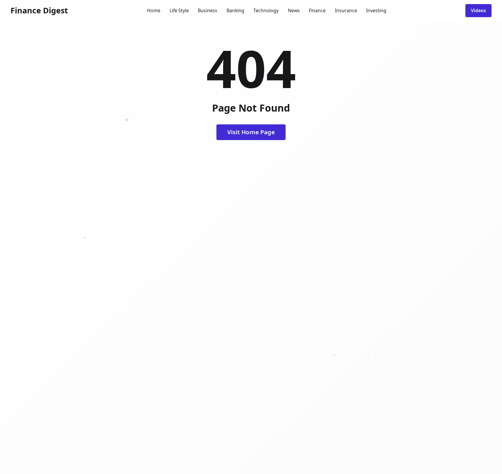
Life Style (179, 10)
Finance (317, 10)
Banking (235, 10)
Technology (266, 10)
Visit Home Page (251, 132)
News (294, 10)
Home (153, 10)
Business (207, 10)
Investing (376, 10)
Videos (478, 10)
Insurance (346, 10)
